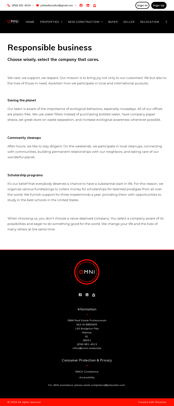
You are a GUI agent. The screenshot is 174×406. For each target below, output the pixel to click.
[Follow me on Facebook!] (81, 5)
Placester (161, 402)
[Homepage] (12, 22)
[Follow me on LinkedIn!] (87, 5)
